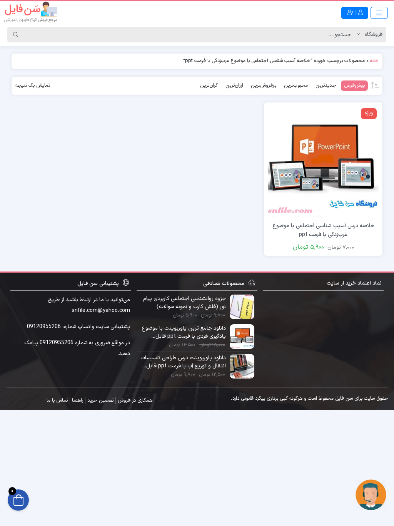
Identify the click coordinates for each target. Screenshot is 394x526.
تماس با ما (57, 400)
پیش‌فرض (354, 85)
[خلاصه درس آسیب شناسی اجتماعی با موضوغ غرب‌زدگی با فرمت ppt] (323, 161)
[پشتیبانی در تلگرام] (371, 495)
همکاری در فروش (135, 400)
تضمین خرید (100, 400)
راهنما (77, 400)
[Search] (15, 34)
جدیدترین (326, 85)
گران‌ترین (209, 85)
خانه (374, 61)
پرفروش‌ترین (263, 85)
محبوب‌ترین (296, 85)
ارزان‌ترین (234, 85)
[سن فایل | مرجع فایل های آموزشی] (31, 12)
